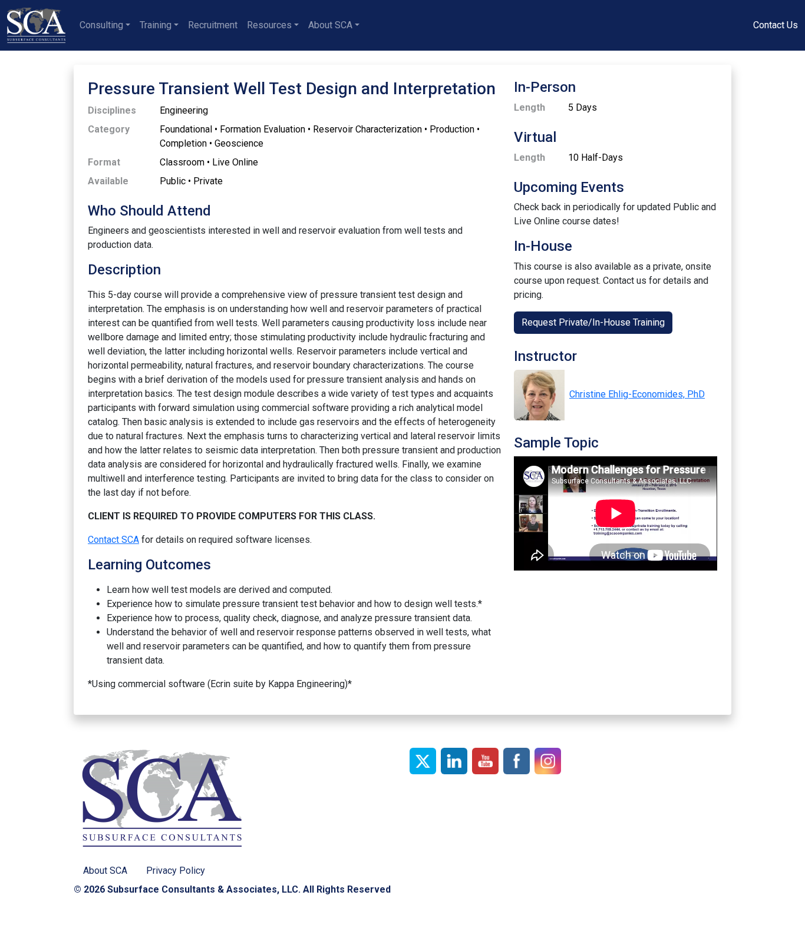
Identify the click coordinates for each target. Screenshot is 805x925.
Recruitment (212, 25)
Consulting (101, 25)
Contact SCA (113, 539)
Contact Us (775, 25)
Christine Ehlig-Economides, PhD (637, 394)
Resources (269, 25)
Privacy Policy (175, 870)
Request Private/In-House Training (593, 322)
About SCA (330, 25)
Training (155, 25)
